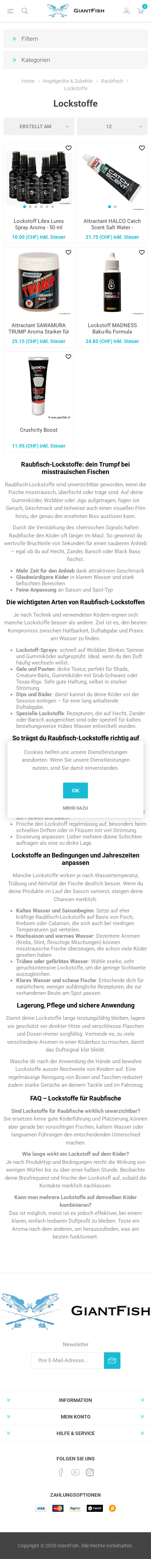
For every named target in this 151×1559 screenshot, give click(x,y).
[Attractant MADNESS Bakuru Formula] (112, 282)
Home (27, 81)
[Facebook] (61, 1472)
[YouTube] (75, 1472)
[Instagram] (90, 1472)
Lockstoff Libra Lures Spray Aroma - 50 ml (39, 224)
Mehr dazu (75, 808)
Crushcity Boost (39, 430)
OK (75, 790)
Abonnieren (112, 1360)
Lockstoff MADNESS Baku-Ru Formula (112, 328)
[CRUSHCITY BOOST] (39, 386)
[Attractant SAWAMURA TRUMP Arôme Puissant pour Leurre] (39, 282)
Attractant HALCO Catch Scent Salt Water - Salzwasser (112, 227)
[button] (24, 206)
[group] (39, 178)
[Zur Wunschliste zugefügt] (68, 148)
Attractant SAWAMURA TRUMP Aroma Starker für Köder (38, 331)
